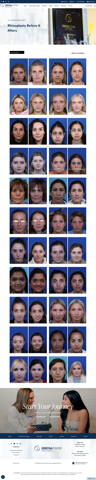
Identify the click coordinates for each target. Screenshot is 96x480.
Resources (73, 436)
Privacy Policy (16, 463)
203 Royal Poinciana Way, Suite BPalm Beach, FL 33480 (80, 453)
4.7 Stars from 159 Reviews (16, 450)
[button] (3, 477)
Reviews (62, 436)
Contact (86, 436)
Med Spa (39, 436)
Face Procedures (14, 52)
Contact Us (91, 478)
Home (9, 20)
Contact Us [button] (41, 416)
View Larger (24, 70)
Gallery (51, 436)
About (9, 436)
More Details (32, 70)
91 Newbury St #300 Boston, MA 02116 (80, 444)
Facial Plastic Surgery (24, 436)
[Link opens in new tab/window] (11, 443)
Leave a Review (16, 452)
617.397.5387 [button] (55, 416)
